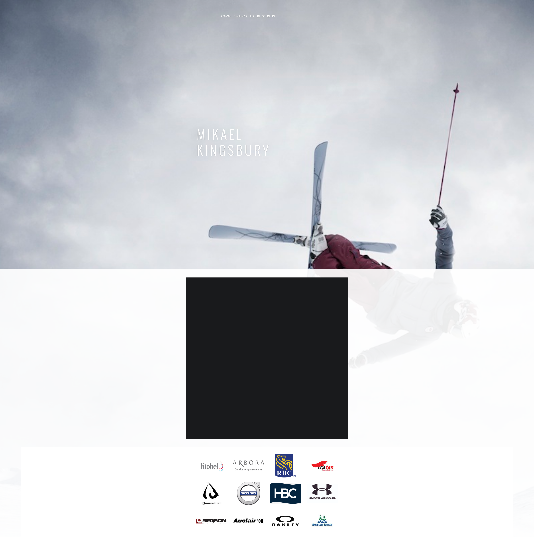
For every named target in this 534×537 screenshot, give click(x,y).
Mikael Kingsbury (234, 142)
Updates (226, 16)
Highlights (240, 16)
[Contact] (273, 16)
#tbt (252, 290)
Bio (252, 16)
